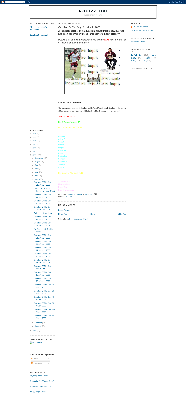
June (37, 169)
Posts (35, 359)
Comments (37, 363)
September (39, 158)
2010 (35, 141)
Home (92, 214)
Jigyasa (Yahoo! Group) (39, 376)
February (38, 323)
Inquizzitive (93, 11)
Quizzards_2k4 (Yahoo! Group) (42, 381)
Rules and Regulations (43, 213)
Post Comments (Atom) (78, 219)
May (37, 172)
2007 (35, 151)
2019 (35, 134)
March (37, 179)
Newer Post (62, 214)
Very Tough (144, 61)
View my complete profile (143, 31)
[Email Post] (95, 194)
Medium (69, 196)
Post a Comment (65, 210)
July (37, 165)
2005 (35, 331)
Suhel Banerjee (141, 27)
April (37, 176)
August (38, 162)
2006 (35, 155)
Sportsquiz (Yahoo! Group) (40, 386)
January (38, 326)
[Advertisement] (40, 82)
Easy (133, 60)
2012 (35, 137)
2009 (35, 144)
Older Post (122, 214)
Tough (147, 58)
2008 (35, 148)
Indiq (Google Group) (38, 392)
